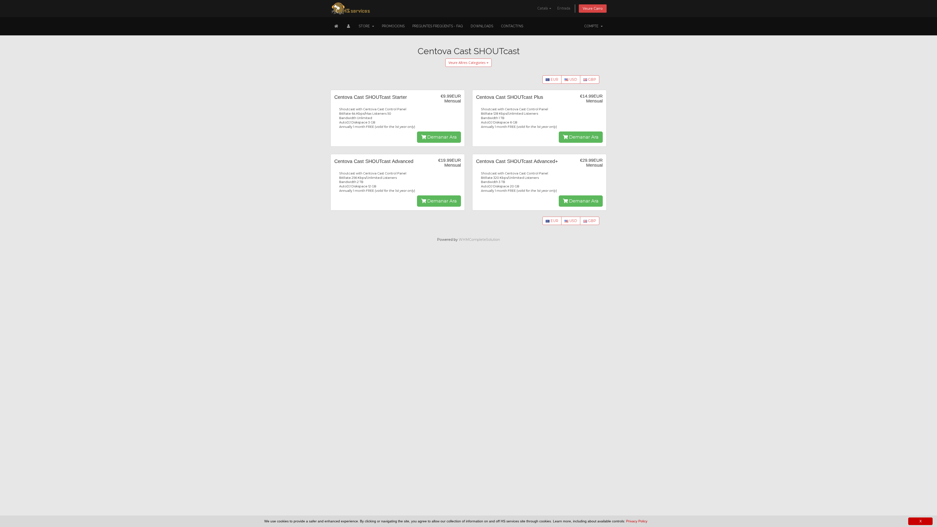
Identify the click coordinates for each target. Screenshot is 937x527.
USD (572, 79)
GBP (591, 79)
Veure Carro (593, 8)
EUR (554, 79)
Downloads (482, 26)
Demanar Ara (441, 137)
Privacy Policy (636, 521)
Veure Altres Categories (467, 62)
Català (543, 8)
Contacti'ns (512, 26)
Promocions (393, 26)
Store (365, 26)
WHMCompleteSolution (479, 239)
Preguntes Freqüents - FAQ (437, 26)
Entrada (563, 8)
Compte (592, 26)
